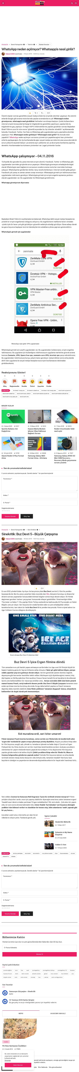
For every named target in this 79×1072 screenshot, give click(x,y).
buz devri (28, 853)
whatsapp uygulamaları (10, 396)
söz (72, 973)
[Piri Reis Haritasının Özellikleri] (19, 1029)
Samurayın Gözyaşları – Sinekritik (22, 991)
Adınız (6, 495)
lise (22, 970)
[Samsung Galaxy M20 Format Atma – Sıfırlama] (39, 443)
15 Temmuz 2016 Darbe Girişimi (21, 1000)
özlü (16, 977)
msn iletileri (64, 973)
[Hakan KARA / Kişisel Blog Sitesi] (39, 3)
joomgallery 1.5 (62, 970)
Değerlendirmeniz (8, 508)
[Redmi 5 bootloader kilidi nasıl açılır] (65, 416)
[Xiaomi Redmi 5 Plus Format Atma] (13, 443)
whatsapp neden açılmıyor (41, 393)
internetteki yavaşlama (48, 390)
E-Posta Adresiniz (10, 947)
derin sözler (25, 973)
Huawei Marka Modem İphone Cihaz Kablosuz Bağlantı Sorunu (37, 431)
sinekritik (6, 856)
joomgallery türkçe (48, 970)
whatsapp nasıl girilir (24, 393)
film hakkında (64, 853)
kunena (72, 970)
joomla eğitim (7, 970)
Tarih (6, 1042)
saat (27, 970)
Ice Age (73, 853)
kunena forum (7, 973)
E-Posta (6, 503)
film (47, 594)
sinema (13, 856)
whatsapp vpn (24, 396)
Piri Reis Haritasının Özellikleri (14, 1046)
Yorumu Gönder (10, 516)
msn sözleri (54, 973)
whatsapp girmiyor (8, 393)
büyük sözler (7, 977)
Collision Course (47, 853)
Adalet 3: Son (60, 845)
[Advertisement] (39, 23)
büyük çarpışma (18, 853)
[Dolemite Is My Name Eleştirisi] (49, 834)
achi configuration (57, 977)
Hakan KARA (10, 54)
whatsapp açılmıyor (65, 390)
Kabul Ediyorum (18, 1065)
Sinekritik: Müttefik (62, 822)
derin (16, 973)
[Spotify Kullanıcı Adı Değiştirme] (13, 416)
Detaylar (8, 1060)
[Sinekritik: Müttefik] (49, 823)
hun (39, 977)
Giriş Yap (27, 516)
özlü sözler (24, 977)
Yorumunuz (7, 479)
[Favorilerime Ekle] (30, 113)
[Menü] (3, 3)
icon (16, 970)
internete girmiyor (33, 390)
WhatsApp (14, 137)
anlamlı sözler (36, 973)
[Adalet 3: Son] (49, 846)
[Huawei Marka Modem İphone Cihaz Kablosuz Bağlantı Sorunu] (39, 416)
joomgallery (36, 970)
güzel (45, 973)
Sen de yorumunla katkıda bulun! (18, 468)
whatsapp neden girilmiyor (60, 393)
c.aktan (46, 977)
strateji (33, 977)
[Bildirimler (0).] (75, 3)
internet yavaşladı (19, 390)
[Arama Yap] (72, 3)
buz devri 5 (36, 853)
